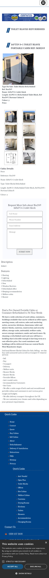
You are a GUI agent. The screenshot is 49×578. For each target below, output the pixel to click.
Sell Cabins (14, 437)
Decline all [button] (35, 566)
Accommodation (24, 518)
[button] (24, 573)
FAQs (11, 456)
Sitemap (13, 460)
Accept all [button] (12, 566)
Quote (12, 429)
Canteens (21, 499)
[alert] (24, 559)
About (12, 441)
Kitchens (21, 507)
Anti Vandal (22, 476)
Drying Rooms (23, 503)
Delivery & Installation (19, 448)
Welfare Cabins (24, 495)
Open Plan (22, 480)
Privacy (13, 464)
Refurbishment (16, 445)
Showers (21, 514)
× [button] (46, 543)
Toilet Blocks (23, 484)
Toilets (20, 510)
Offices (20, 488)
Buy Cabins (14, 433)
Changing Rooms (24, 522)
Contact (13, 426)
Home (12, 422)
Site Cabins (22, 491)
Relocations (14, 452)
